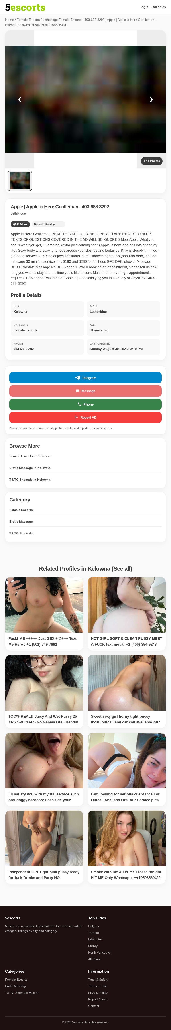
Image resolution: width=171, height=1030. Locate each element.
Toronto (93, 932)
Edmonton (95, 939)
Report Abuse (97, 999)
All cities (159, 7)
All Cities (94, 959)
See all (122, 568)
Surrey (93, 946)
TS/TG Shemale (21, 533)
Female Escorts (28, 20)
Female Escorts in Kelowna (30, 456)
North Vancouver (100, 952)
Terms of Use (97, 986)
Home (9, 20)
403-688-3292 (95, 206)
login (144, 7)
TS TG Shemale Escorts (22, 992)
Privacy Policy (98, 992)
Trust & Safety (98, 979)
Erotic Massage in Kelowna (30, 468)
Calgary (93, 926)
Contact (93, 1006)
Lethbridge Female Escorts (62, 20)
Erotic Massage (21, 521)
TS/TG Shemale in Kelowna (29, 479)
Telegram (89, 378)
